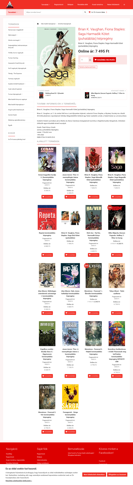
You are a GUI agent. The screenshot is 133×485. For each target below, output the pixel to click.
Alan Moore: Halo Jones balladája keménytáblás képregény (70, 293)
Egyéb (10, 125)
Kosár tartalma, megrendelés (15, 460)
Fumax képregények (15, 94)
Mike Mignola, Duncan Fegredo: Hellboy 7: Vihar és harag (116, 235)
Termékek (45, 5)
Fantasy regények (14, 78)
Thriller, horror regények (15, 53)
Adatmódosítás (42, 460)
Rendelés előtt (83, 4)
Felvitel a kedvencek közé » (87, 67)
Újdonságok (12, 35)
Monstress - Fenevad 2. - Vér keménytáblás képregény (47, 414)
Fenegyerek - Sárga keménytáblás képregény (70, 414)
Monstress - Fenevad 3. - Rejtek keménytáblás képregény (93, 351)
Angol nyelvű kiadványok (16, 110)
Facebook (102, 461)
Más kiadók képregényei (16, 104)
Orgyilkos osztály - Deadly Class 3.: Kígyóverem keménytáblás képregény (47, 354)
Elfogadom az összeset (117, 474)
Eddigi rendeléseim (43, 463)
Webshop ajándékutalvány (16, 120)
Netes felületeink (113, 4)
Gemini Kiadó (12, 115)
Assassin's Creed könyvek (16, 63)
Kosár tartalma (97, 4)
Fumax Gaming (13, 58)
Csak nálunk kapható (15, 89)
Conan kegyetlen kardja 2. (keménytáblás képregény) (47, 177)
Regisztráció (58, 4)
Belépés (70, 4)
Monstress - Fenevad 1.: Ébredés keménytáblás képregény (93, 293)
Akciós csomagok (14, 40)
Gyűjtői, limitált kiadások (16, 84)
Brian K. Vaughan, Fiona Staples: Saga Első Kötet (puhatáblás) (70, 235)
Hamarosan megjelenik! (15, 30)
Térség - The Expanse (15, 73)
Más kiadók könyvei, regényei (17, 99)
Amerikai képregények (64, 24)
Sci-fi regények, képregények (17, 68)
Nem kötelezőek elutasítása (94, 474)
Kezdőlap (9, 454)
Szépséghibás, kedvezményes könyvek (17, 46)
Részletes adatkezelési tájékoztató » (19, 481)
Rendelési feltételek (12, 463)
